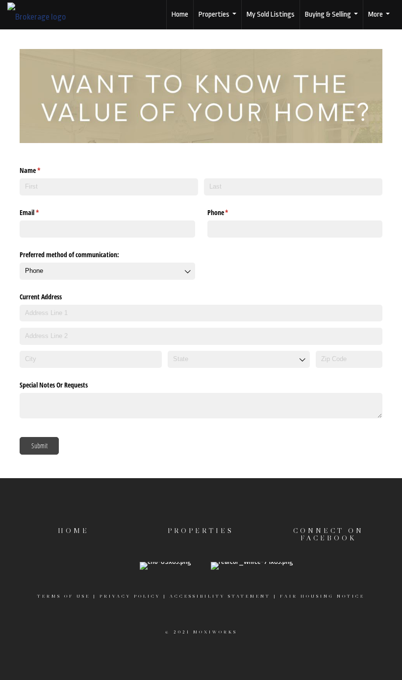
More (380, 19)
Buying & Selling (332, 19)
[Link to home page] (41, 14)
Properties (219, 19)
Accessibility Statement (220, 596)
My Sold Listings (271, 14)
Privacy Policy (130, 596)
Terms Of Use (63, 596)
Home (180, 14)
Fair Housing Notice (322, 596)
